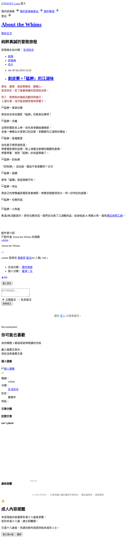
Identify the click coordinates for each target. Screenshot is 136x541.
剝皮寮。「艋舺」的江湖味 (31, 78)
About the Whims (21, 24)
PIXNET (43, 495)
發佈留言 (7, 303)
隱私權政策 (86, 495)
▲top (4, 277)
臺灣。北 (27, 271)
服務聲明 (99, 495)
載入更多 (7, 283)
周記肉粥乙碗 (115, 215)
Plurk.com (33, 480)
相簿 (10, 56)
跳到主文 (6, 33)
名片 (10, 64)
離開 (19, 534)
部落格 (12, 60)
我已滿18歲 (8, 534)
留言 (29, 257)
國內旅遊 (27, 267)
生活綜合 (28, 49)
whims (4, 240)
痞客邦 (22, 257)
